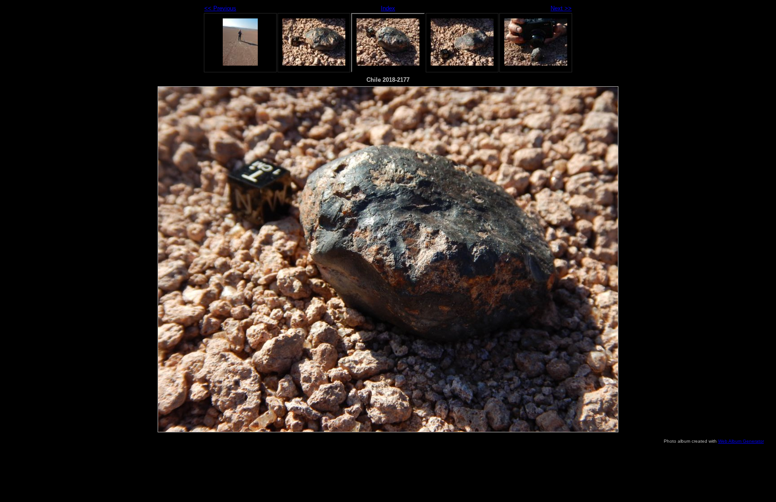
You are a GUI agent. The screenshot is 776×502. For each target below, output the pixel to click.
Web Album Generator (741, 441)
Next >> (561, 8)
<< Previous (220, 8)
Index (388, 8)
